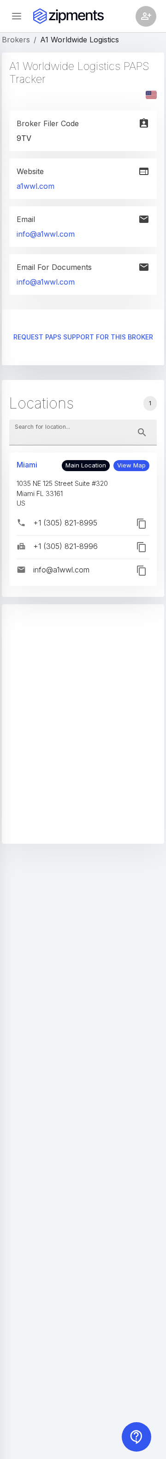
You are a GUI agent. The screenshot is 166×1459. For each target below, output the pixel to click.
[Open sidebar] (16, 16)
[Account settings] (146, 16)
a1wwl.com (35, 186)
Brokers (16, 39)
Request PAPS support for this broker (83, 337)
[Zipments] (68, 16)
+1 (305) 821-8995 (65, 522)
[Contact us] (136, 1437)
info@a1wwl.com (46, 234)
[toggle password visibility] (142, 432)
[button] (131, 465)
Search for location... (42, 426)
